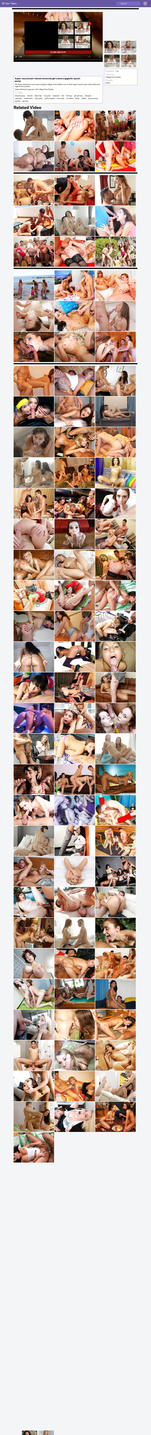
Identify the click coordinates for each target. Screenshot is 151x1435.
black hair (38, 96)
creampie (18, 98)
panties (17, 101)
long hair (47, 96)
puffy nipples (50, 98)
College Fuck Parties (113, 77)
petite (84, 98)
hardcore (56, 96)
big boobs (38, 98)
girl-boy (25, 101)
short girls (60, 98)
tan (63, 96)
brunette (69, 98)
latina (77, 98)
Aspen (107, 83)
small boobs (28, 98)
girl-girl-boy (78, 96)
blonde (29, 96)
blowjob (88, 96)
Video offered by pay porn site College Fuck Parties (34, 89)
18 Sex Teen (9, 3)
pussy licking (93, 98)
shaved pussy (20, 96)
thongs (69, 96)
